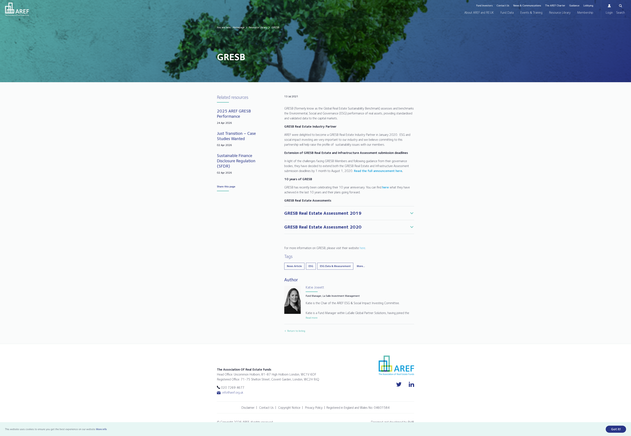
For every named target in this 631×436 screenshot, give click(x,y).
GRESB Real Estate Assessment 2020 (323, 227)
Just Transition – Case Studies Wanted (236, 136)
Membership (585, 12)
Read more (311, 317)
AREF (17, 9)
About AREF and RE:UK (479, 12)
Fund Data (507, 12)
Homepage (239, 27)
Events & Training (531, 12)
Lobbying (588, 5)
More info (101, 429)
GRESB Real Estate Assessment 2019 (323, 213)
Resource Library (560, 12)
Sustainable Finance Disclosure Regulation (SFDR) (236, 161)
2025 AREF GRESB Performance (234, 113)
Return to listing (296, 330)
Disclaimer (248, 408)
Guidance (574, 5)
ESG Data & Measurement (335, 266)
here (385, 187)
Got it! (616, 429)
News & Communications (527, 5)
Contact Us (503, 5)
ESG (311, 266)
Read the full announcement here (378, 171)
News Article (294, 266)
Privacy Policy (314, 408)
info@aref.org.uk (232, 392)
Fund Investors (484, 5)
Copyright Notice (289, 408)
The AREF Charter (555, 5)
